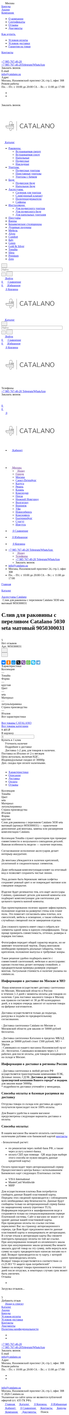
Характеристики (18, 772)
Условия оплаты (18, 40)
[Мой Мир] (13, 662)
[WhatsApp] (28, 662)
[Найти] (10, 273)
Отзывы (13, 25)
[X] (18, 662)
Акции (5, 1310)
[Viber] (23, 662)
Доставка (14, 778)
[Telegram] (38, 662)
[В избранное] (4, 650)
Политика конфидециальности (20, 1329)
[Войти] (3, 402)
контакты (61, 1136)
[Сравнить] (4, 654)
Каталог (6, 1306)
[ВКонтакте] (3, 662)
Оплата (12, 781)
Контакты (7, 1322)
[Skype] (33, 662)
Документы (15, 28)
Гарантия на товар (19, 46)
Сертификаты (16, 21)
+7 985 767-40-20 (11, 61)
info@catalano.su (11, 74)
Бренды (6, 1313)
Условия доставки (19, 43)
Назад (21, 470)
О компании (15, 18)
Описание (14, 775)
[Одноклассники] (8, 662)
